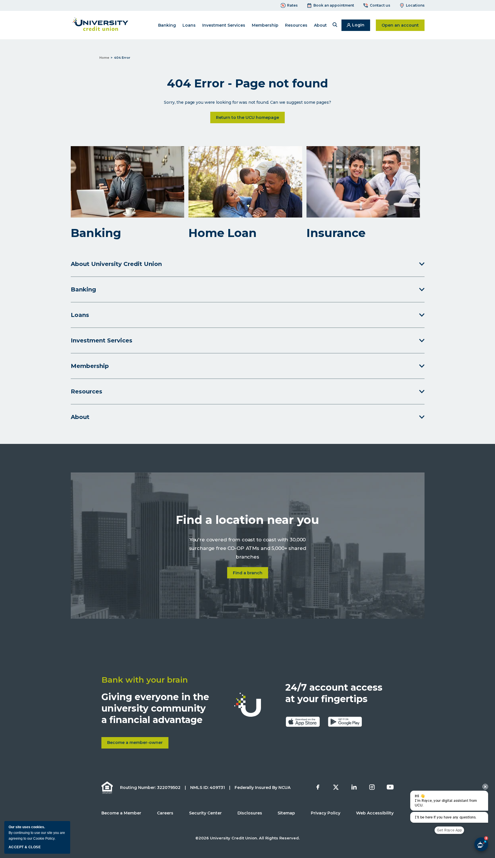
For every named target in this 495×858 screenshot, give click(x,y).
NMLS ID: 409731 (207, 787)
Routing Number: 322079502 (150, 787)
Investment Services (223, 25)
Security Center (205, 813)
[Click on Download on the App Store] (302, 721)
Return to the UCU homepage (247, 117)
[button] (335, 25)
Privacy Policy (325, 813)
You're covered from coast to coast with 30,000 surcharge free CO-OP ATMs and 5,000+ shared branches (247, 548)
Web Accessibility (375, 813)
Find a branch (250, 572)
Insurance (336, 233)
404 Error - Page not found (247, 83)
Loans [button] (189, 25)
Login (361, 26)
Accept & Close (25, 847)
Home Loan (222, 233)
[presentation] (485, 787)
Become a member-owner (137, 744)
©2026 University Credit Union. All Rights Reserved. (247, 838)
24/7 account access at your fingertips (333, 693)
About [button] (320, 25)
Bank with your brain (144, 680)
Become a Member (121, 813)
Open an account (403, 25)
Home (104, 58)
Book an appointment (333, 5)
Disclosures (249, 813)
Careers (165, 813)
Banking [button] (167, 25)
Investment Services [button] (101, 340)
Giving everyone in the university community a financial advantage (155, 708)
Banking (96, 233)
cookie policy (44, 839)
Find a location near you (247, 520)
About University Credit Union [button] (116, 263)
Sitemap (286, 813)
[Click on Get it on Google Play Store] (344, 721)
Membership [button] (265, 25)
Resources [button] (296, 25)
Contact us (380, 5)
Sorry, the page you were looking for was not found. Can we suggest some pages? (247, 102)
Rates (292, 5)
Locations (415, 5)
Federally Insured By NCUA (262, 787)
